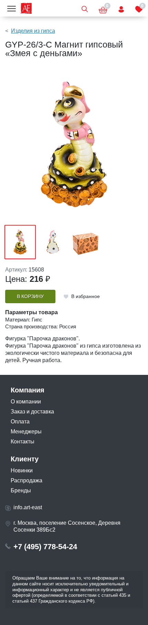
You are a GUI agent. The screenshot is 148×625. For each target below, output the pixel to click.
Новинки (22, 470)
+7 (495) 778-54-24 (45, 546)
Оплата (20, 421)
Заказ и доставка (32, 411)
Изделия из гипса (33, 31)
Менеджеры (26, 431)
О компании (26, 401)
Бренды (21, 490)
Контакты (22, 441)
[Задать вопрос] (121, 8)
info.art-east (27, 507)
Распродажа (26, 480)
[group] (74, 144)
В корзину (30, 296)
